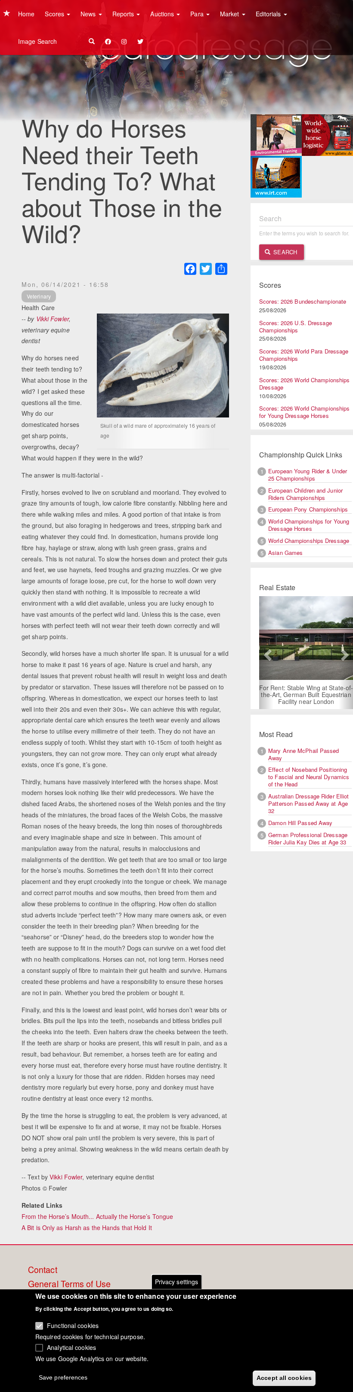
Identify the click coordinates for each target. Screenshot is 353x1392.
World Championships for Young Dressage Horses (308, 525)
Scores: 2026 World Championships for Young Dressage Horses (304, 412)
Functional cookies (73, 1325)
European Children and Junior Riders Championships (305, 494)
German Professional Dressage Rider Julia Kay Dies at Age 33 (307, 838)
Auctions (163, 13)
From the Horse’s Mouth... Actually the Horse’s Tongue (97, 1216)
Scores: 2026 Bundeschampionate (302, 301)
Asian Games (285, 552)
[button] (266, 652)
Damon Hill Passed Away (300, 823)
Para (197, 13)
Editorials (269, 13)
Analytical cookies (71, 1347)
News (89, 13)
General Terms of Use (69, 1284)
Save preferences (63, 1377)
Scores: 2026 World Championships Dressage (304, 383)
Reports (124, 13)
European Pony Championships (308, 509)
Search (284, 252)
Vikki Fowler (52, 318)
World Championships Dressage (308, 540)
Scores (55, 13)
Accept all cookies (284, 1377)
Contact (42, 1270)
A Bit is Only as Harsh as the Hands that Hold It (87, 1227)
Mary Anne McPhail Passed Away (303, 754)
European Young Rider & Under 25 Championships (307, 474)
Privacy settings (176, 1281)
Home (26, 13)
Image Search (37, 41)
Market (230, 13)
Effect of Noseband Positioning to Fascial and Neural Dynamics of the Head (308, 776)
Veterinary (39, 296)
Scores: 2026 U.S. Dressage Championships (295, 326)
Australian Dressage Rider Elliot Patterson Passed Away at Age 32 (308, 803)
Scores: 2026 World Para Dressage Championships (303, 354)
